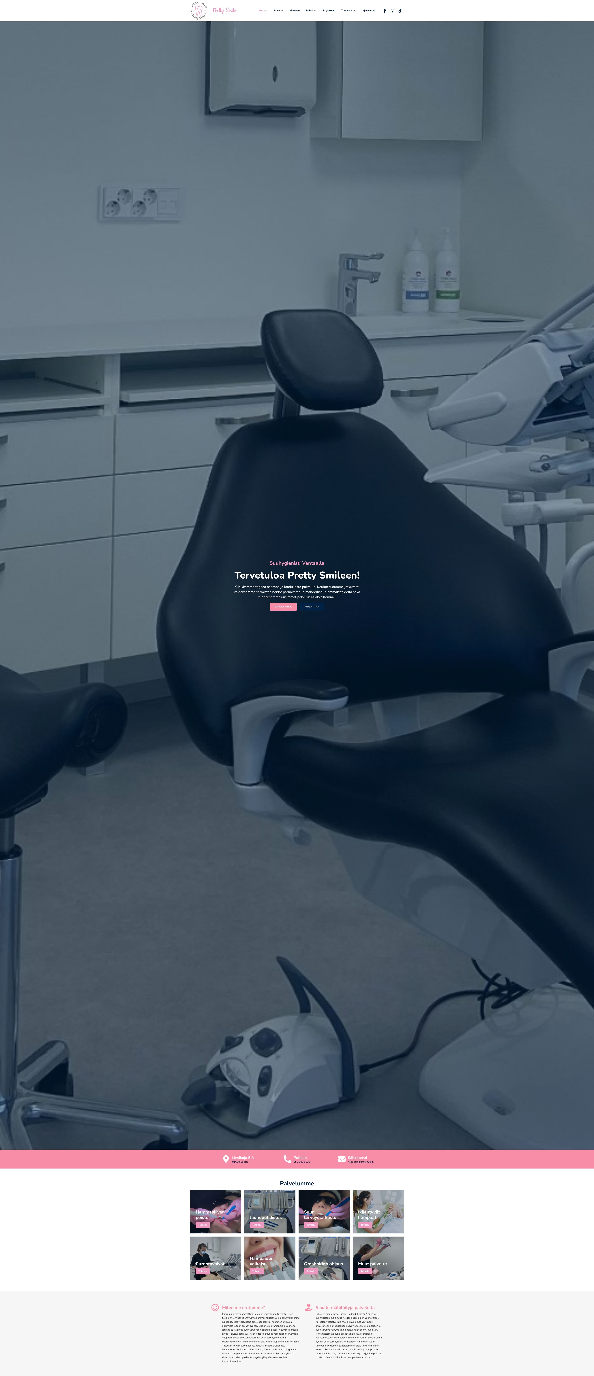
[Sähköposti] (342, 1159)
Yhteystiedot (348, 10)
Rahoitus (311, 10)
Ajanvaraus (368, 10)
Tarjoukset (329, 10)
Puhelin (300, 1157)
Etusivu (263, 10)
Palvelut (278, 10)
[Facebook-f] (384, 10)
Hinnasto (294, 10)
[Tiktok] (400, 10)
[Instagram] (392, 10)
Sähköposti (357, 1157)
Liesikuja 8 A (243, 1157)
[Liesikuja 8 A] (226, 1159)
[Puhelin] (287, 1159)
